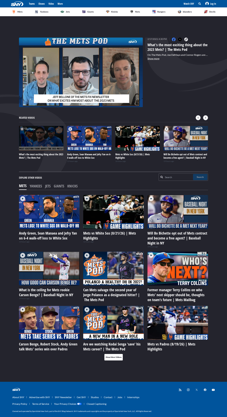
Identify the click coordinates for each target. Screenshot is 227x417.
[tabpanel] (113, 277)
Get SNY (81, 397)
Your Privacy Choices (65, 403)
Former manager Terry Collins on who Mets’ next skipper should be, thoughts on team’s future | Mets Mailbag (175, 294)
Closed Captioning (96, 403)
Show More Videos (114, 357)
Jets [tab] (48, 185)
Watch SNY (189, 3)
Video (51, 3)
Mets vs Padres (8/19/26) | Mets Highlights (171, 346)
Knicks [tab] (72, 185)
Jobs (119, 397)
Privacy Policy (19, 403)
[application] (81, 72)
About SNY (18, 397)
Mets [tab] (23, 185)
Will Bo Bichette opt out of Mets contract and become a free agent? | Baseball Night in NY (177, 238)
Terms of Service (40, 403)
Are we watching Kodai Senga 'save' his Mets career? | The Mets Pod (112, 346)
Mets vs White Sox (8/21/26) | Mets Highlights (109, 236)
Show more (153, 58)
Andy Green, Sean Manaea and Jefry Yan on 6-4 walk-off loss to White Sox (48, 236)
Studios (95, 397)
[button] (210, 3)
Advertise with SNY (39, 397)
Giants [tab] (59, 185)
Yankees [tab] (36, 185)
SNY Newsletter (63, 397)
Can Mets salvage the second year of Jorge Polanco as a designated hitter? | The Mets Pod (111, 294)
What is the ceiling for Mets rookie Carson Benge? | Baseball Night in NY (46, 292)
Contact (108, 397)
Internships (133, 397)
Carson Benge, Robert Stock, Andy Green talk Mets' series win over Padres (48, 346)
